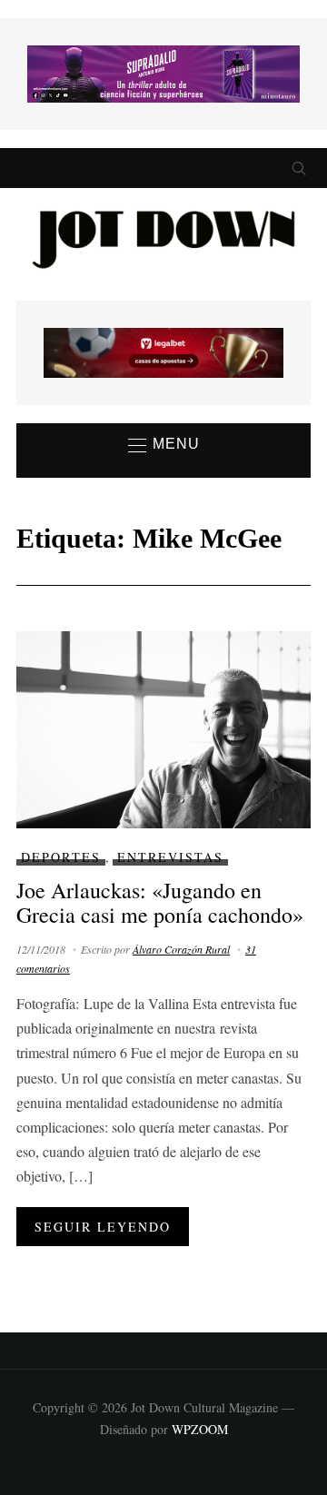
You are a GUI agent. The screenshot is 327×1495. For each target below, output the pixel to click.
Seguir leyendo (103, 1226)
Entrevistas (170, 857)
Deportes (61, 857)
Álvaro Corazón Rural (181, 949)
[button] (164, 445)
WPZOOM (200, 1429)
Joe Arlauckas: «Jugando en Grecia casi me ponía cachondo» (159, 902)
